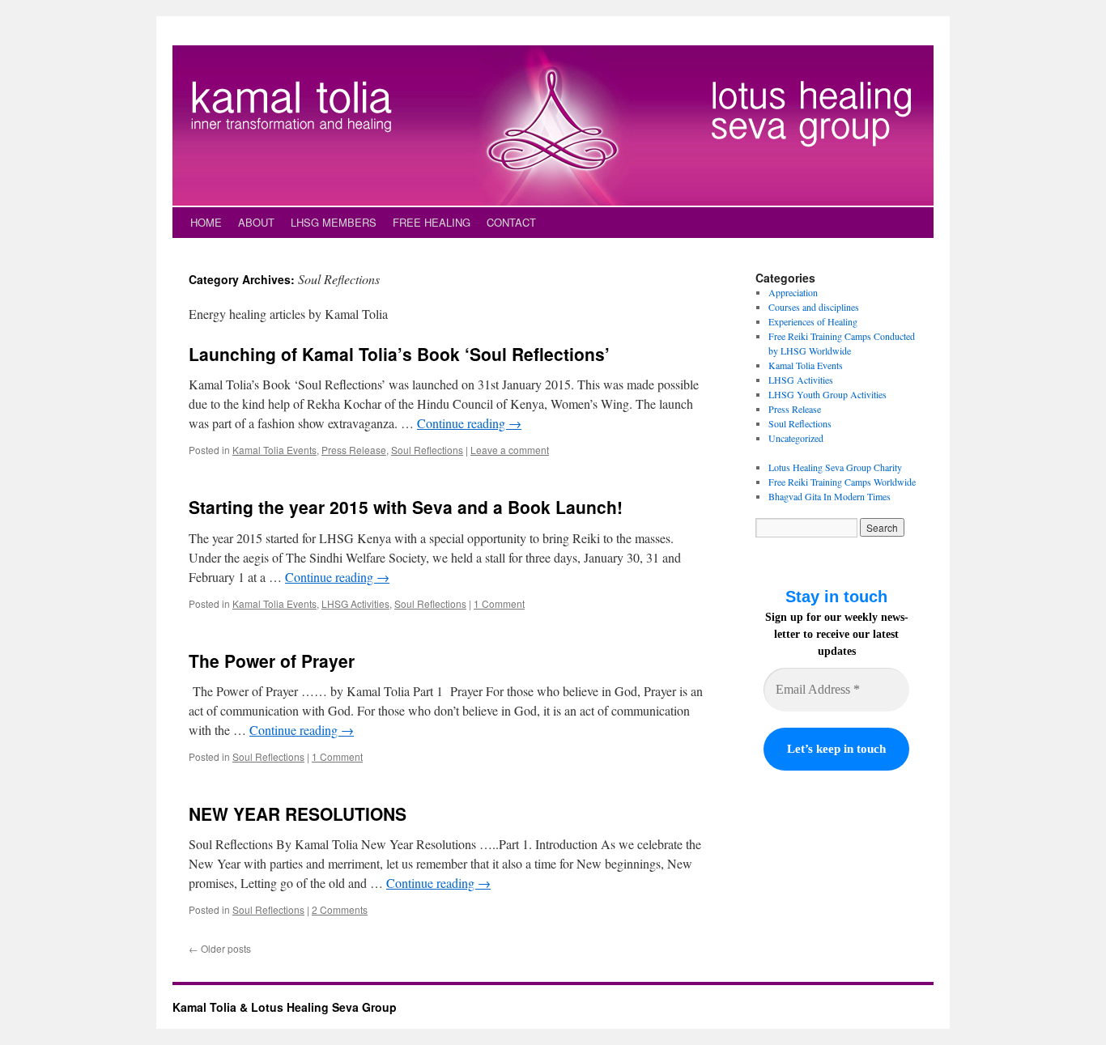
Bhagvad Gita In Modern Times (829, 496)
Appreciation (793, 292)
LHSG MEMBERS (333, 222)
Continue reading (469, 422)
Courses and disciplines (813, 306)
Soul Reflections (427, 450)
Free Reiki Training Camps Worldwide (842, 481)
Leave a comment (509, 450)
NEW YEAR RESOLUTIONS (297, 813)
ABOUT (256, 222)
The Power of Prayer (272, 660)
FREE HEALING (431, 222)
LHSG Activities (355, 603)
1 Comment (499, 603)
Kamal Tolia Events (274, 450)
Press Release (353, 450)
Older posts (220, 948)
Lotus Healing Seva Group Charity (835, 467)
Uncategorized (795, 437)
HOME (206, 222)
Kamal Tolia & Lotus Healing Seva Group (284, 1007)
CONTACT (511, 222)
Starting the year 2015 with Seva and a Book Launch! (406, 507)
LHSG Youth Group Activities (827, 394)
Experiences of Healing (812, 321)
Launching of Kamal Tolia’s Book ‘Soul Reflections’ (399, 354)
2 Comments (340, 909)
